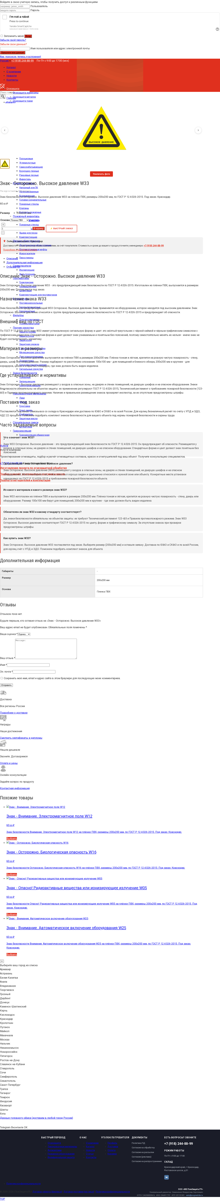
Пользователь (39, 6)
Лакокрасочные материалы (62, 1146)
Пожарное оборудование (61, 1153)
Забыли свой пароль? (13, 40)
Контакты (91, 1157)
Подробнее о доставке (14, 712)
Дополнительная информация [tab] (24, 262)
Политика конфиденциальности (23, 1183)
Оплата (111, 1150)
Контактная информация (15, 788)
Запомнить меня (13, 36)
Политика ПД (138, 1143)
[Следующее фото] (198, 130)
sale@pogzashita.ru (194, 1195)
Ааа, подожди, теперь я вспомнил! (20, 56)
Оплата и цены (9, 763)
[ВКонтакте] (166, 1177)
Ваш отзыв (7, 658)
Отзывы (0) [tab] (13, 266)
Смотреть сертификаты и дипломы (21, 737)
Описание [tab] (12, 258)
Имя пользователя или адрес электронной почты (60, 48)
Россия (4, 60)
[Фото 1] (5, 164)
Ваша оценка (9, 634)
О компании (92, 1143)
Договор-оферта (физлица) (47, 1191)
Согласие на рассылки (143, 1152)
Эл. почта (6, 671)
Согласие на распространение (147, 1161)
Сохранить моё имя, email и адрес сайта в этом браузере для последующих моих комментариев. (62, 678)
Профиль (112, 1143)
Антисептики (55, 1150)
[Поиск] (2, 96)
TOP (2, 1199)
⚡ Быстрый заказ (61, 228)
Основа (5, 220)
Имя (3, 664)
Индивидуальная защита (61, 1157)
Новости (90, 1150)
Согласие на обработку (143, 1147)
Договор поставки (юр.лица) (79, 1191)
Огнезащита (54, 1143)
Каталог (90, 1146)
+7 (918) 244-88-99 (22, 60)
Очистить (34, 220)
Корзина (112, 1153)
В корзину (38, 228)
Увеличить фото (101, 174)
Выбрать (11, 838)
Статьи (90, 1153)
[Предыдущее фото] (4, 130)
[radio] (28, 213)
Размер (5, 213)
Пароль (34, 10)
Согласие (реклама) (141, 1157)
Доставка (113, 1146)
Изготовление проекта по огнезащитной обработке (33, 467)
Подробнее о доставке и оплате (20, 250)
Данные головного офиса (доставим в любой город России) (36, 1117)
